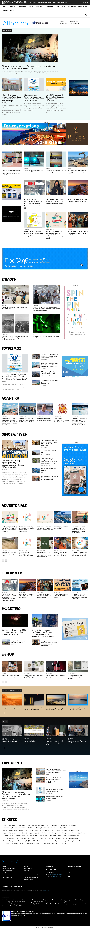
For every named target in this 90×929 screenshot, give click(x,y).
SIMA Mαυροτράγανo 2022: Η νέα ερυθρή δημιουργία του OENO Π (33, 676)
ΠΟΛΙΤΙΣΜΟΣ (5, 334)
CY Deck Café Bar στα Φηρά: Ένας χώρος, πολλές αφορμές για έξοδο (62, 553)
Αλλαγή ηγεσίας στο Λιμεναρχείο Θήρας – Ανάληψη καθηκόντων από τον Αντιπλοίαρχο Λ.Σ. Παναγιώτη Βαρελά (46, 308)
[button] (86, 15)
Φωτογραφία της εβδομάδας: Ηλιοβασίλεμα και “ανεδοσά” (54, 708)
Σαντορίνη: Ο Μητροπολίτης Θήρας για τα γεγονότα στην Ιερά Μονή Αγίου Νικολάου (55, 201)
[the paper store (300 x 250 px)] (11, 201)
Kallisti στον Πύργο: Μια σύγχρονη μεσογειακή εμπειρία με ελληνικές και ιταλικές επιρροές (44, 554)
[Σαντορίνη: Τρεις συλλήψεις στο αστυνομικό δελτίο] (34, 159)
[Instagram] (83, 2)
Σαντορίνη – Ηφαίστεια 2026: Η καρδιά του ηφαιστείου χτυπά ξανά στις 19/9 (14, 632)
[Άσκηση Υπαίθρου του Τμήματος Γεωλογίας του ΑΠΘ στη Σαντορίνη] (6, 642)
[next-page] (6, 560)
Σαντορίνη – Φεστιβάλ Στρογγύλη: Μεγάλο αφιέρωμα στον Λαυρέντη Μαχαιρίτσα (79, 596)
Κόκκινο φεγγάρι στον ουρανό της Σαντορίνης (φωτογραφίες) (34, 708)
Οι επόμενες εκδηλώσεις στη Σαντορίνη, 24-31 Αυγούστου (26, 595)
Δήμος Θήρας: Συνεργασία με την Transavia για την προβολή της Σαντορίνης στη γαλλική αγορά (49, 365)
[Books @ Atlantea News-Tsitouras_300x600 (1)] (75, 497)
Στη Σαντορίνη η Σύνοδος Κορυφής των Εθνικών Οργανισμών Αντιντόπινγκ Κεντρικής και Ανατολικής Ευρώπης (10, 421)
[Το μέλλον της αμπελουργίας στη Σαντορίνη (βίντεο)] (34, 730)
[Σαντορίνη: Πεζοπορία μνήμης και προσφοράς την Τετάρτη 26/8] (56, 159)
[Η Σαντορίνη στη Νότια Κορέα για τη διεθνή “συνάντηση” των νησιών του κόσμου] (36, 373)
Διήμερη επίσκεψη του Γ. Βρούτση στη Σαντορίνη (44, 419)
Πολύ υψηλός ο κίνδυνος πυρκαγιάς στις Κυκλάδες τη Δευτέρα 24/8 (33, 234)
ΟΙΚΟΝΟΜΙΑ (44, 447)
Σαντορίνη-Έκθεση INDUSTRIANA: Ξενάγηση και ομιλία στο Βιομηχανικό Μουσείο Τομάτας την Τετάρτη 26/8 (34, 203)
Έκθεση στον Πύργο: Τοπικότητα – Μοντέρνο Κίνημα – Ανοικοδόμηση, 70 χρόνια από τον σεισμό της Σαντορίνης (15, 338)
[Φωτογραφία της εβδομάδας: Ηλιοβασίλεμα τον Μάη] (78, 699)
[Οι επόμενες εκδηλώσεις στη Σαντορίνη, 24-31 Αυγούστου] (78, 187)
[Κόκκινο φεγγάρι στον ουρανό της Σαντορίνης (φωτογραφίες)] (34, 699)
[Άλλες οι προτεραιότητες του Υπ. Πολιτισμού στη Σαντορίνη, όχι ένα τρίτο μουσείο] (78, 730)
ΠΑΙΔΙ (3, 168)
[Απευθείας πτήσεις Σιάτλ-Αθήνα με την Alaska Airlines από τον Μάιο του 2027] (36, 382)
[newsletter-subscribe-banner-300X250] (78, 789)
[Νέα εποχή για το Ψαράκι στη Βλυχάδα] (36, 470)
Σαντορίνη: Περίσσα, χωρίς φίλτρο (12, 708)
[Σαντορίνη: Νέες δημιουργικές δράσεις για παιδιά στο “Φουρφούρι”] (27, 543)
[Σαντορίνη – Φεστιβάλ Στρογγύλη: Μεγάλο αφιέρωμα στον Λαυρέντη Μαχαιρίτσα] (80, 585)
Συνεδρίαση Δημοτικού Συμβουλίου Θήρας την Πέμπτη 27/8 (14, 307)
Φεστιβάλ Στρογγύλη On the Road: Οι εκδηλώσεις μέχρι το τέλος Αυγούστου (55, 98)
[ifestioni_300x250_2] (11, 223)
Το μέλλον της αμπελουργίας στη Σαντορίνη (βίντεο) (33, 740)
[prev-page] (3, 560)
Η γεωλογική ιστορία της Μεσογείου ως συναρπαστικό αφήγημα (76, 677)
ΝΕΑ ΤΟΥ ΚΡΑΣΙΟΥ (45, 454)
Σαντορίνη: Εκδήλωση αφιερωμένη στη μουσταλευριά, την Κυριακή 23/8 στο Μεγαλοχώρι (13, 464)
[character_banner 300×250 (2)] (78, 97)
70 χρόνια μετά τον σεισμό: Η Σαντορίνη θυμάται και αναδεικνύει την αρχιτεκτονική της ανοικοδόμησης (29, 67)
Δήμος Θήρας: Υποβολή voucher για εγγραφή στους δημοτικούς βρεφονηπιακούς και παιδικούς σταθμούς (11, 173)
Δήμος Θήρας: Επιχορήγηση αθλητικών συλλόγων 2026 (61, 420)
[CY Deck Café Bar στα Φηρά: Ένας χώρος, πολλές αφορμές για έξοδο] (62, 543)
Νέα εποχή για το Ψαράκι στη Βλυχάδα (62, 527)
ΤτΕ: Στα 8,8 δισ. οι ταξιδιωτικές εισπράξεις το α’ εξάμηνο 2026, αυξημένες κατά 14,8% (49, 356)
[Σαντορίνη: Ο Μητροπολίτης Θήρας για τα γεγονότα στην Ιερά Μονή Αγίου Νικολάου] (56, 187)
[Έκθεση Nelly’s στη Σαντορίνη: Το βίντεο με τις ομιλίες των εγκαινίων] (12, 730)
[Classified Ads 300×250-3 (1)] (75, 641)
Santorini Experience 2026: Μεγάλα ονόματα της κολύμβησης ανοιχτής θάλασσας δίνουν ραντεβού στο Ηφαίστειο (79, 421)
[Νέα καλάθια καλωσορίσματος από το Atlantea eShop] (12, 666)
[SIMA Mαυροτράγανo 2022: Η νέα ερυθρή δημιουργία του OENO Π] (34, 666)
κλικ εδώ (46, 891)
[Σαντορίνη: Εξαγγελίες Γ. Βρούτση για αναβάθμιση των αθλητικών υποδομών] (27, 409)
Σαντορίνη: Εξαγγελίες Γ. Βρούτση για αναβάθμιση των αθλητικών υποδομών (27, 420)
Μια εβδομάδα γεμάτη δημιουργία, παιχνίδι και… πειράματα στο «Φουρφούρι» (27, 529)
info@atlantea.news (56, 874)
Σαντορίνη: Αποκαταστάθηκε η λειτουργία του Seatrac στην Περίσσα (77, 172)
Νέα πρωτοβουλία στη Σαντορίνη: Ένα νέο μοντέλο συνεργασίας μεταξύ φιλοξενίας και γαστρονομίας (78, 529)
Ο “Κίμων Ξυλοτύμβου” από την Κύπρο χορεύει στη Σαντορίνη (44, 595)
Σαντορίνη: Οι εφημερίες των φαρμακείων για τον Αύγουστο (46, 337)
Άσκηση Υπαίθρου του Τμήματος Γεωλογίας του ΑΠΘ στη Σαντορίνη (19, 642)
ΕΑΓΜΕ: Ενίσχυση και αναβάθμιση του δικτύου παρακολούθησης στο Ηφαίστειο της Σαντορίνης (43, 633)
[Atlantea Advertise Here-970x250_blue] (45, 271)
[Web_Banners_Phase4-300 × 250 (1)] (75, 379)
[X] (85, 2)
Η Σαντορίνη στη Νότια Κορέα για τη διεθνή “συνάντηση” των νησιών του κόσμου (49, 373)
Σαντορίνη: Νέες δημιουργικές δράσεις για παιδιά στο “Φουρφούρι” (27, 553)
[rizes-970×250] (45, 146)
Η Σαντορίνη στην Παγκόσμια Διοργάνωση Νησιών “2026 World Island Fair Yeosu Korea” (34, 98)
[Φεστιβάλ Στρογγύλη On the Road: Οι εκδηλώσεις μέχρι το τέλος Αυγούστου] (56, 84)
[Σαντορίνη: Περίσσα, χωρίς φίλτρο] (12, 699)
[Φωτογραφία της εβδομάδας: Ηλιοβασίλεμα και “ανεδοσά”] (56, 699)
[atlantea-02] (75, 340)
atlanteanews (57, 877)
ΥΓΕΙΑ (3, 92)
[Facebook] (81, 2)
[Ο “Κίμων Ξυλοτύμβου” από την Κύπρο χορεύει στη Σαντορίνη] (78, 219)
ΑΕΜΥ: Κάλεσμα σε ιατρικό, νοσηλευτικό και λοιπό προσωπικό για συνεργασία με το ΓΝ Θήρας (11, 99)
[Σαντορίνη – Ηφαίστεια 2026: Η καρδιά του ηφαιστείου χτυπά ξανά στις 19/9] (15, 620)
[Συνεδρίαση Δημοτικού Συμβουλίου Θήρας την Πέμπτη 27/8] (15, 294)
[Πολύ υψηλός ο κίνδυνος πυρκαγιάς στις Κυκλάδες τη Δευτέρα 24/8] (34, 219)
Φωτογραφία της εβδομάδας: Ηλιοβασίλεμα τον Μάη (76, 708)
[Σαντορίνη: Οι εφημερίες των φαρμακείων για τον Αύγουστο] (46, 323)
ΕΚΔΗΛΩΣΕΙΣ (48, 92)
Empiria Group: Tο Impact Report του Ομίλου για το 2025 (9, 553)
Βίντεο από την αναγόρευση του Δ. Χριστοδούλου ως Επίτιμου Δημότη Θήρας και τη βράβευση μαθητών (55, 742)
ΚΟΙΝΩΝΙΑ (26, 168)
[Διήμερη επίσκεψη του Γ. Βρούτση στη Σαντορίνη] (45, 409)
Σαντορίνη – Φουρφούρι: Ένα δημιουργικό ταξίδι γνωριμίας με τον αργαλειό (45, 528)
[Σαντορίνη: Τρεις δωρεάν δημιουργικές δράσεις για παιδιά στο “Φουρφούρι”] (80, 543)
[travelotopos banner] (59, 26)
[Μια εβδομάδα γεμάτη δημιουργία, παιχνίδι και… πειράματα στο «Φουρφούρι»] (27, 517)
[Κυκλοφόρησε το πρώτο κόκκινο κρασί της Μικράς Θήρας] (56, 666)
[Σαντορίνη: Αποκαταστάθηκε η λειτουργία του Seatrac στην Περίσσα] (78, 159)
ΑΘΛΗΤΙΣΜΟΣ (5, 416)
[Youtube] (87, 2)
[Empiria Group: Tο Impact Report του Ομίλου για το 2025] (10, 543)
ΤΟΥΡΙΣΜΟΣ (26, 92)
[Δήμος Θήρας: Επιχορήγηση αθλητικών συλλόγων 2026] (62, 409)
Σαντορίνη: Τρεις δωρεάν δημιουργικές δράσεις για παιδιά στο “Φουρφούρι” (79, 553)
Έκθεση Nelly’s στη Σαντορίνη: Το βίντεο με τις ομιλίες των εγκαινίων (11, 741)
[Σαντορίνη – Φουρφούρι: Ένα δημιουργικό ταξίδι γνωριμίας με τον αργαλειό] (45, 517)
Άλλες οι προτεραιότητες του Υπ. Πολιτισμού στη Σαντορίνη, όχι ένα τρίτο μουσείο (77, 741)
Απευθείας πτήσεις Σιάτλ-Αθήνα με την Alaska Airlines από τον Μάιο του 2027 (49, 382)
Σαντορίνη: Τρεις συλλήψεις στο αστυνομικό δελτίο (33, 171)
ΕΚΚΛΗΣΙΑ (48, 197)
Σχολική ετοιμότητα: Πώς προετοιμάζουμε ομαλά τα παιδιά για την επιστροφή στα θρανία (9, 529)
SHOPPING (4, 673)
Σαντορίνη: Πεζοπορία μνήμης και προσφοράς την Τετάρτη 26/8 (56, 171)
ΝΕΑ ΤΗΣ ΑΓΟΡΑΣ (50, 229)
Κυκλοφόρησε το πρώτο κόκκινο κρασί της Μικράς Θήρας (55, 676)
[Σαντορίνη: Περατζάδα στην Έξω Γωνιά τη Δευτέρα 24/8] (62, 585)
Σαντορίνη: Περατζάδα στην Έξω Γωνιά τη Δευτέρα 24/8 (61, 595)
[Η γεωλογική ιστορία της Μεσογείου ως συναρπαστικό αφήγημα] (78, 666)
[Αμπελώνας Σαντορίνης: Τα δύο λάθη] (36, 452)
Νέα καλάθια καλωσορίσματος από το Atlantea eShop (11, 676)
